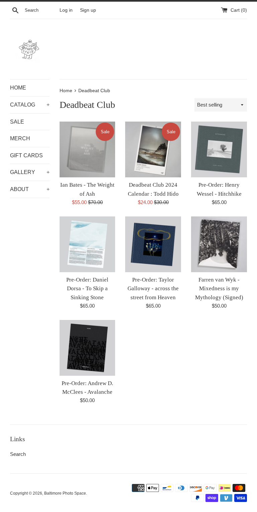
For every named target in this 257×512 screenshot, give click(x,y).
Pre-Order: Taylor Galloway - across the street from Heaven (153, 289)
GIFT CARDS (26, 155)
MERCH (20, 138)
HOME (18, 88)
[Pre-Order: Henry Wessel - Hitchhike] (219, 149)
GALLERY (30, 172)
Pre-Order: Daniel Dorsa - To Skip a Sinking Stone (87, 289)
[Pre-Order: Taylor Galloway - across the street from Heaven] (153, 244)
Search (18, 454)
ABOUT (30, 189)
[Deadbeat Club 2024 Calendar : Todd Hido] (153, 149)
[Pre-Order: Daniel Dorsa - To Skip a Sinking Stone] (87, 244)
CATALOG (30, 105)
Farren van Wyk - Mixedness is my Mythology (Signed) (219, 289)
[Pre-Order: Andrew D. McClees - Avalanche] (87, 348)
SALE (17, 122)
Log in (66, 10)
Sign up (88, 10)
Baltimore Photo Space (65, 493)
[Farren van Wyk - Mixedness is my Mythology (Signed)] (219, 244)
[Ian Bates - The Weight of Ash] (87, 149)
